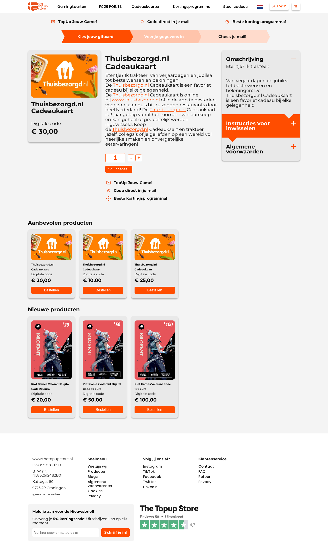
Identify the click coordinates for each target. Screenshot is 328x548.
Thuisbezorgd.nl (131, 85)
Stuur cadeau (118, 169)
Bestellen (51, 290)
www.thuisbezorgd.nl (136, 99)
